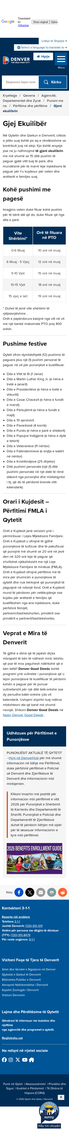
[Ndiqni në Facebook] (4, 1060)
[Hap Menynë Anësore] (61, 59)
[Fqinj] (31, 1060)
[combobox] (41, 47)
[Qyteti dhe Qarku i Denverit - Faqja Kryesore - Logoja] (16, 60)
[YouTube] (24, 1060)
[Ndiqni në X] (17, 1060)
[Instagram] (11, 1060)
